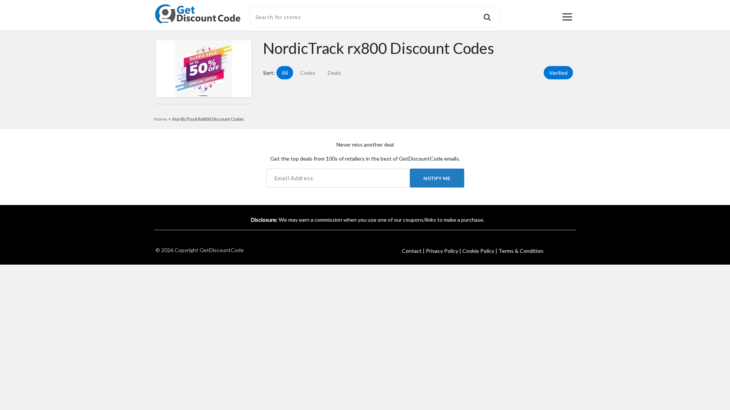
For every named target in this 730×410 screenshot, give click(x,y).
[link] (198, 13)
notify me (437, 178)
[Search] (492, 13)
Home (162, 119)
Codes (308, 72)
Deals (334, 72)
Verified (558, 72)
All (285, 72)
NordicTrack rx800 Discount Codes (208, 119)
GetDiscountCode (222, 250)
